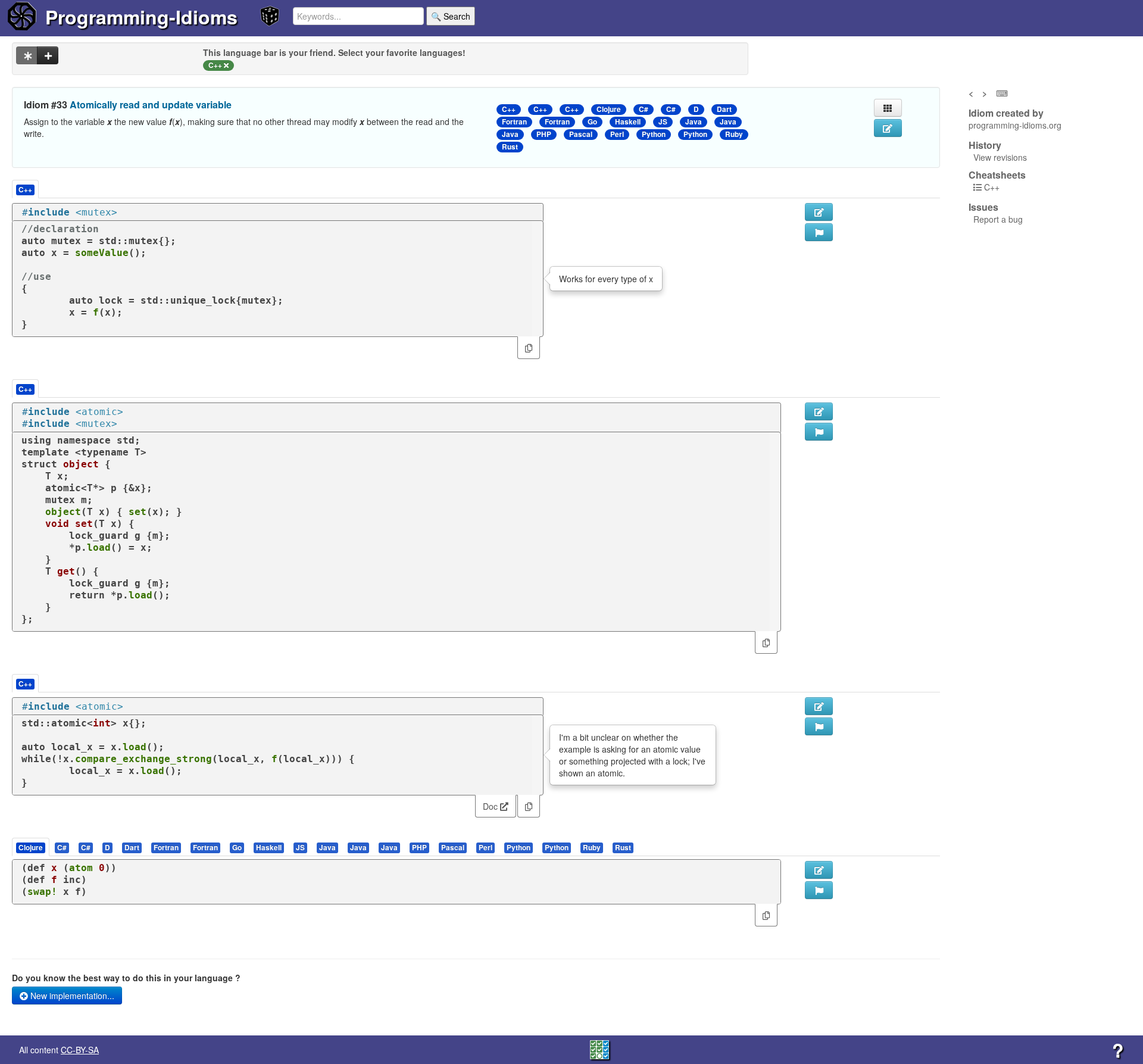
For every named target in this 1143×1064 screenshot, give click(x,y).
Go (592, 122)
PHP (543, 134)
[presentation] (30, 847)
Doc (491, 806)
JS (662, 122)
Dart (724, 109)
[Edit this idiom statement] (888, 128)
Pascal (580, 134)
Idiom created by (1006, 113)
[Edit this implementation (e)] (819, 212)
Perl (617, 134)
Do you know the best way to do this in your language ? (126, 978)
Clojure (609, 109)
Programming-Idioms (141, 16)
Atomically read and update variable (151, 104)
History (985, 145)
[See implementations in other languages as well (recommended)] (27, 55)
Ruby (734, 134)
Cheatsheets (997, 175)
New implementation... (71, 995)
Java (693, 122)
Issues (983, 207)
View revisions (1000, 157)
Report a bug (998, 219)
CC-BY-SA (80, 1050)
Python (654, 134)
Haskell (628, 122)
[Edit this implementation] (819, 411)
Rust (510, 147)
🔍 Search (450, 16)
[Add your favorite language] (47, 55)
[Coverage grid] (599, 1048)
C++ (509, 109)
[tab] (31, 847)
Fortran (514, 122)
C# (643, 109)
